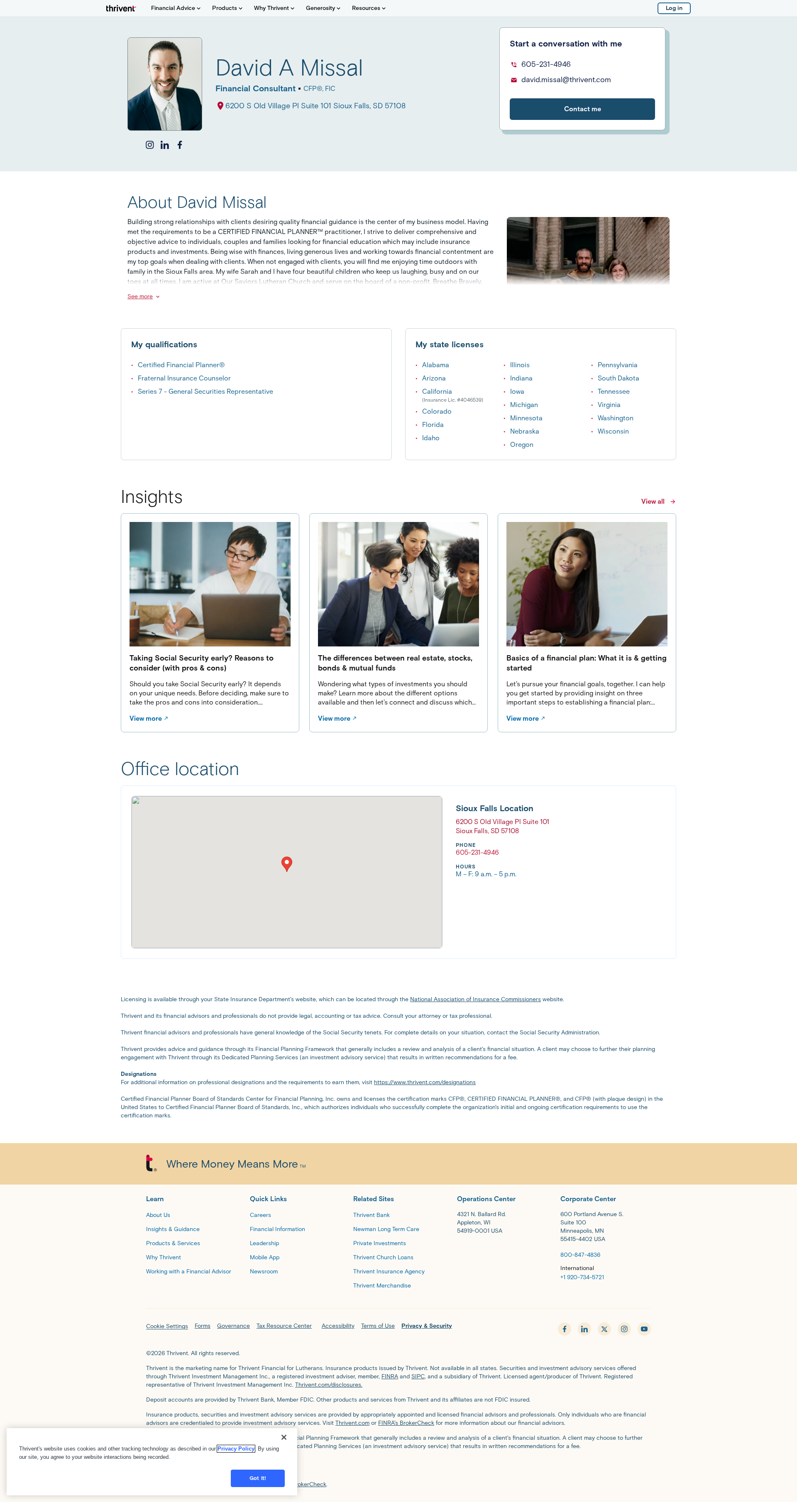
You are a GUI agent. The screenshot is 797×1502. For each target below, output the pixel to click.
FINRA (389, 1376)
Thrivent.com (352, 1422)
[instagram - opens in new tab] (624, 1329)
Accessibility (338, 1325)
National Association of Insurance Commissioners (475, 999)
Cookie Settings (167, 1326)
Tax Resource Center (284, 1325)
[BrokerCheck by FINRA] (398, 1467)
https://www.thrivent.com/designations (425, 1082)
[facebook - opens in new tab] (564, 1329)
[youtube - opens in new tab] (644, 1329)
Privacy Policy (236, 1449)
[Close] (284, 1437)
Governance (233, 1325)
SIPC (418, 1376)
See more (140, 296)
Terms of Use (378, 1325)
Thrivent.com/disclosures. (328, 1384)
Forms (202, 1325)
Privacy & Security (426, 1325)
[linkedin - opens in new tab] (584, 1329)
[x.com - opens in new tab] (604, 1329)
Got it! (257, 1478)
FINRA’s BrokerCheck (406, 1422)
